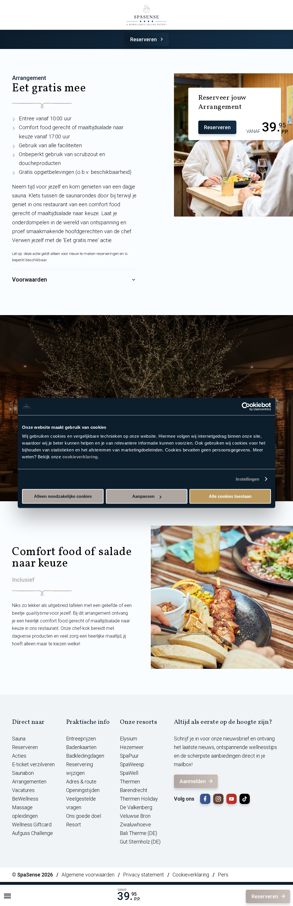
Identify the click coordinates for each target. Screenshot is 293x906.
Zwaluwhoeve (135, 825)
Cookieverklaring (191, 875)
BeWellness (25, 799)
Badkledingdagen (85, 756)
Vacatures (23, 790)
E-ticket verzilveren (33, 764)
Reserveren (143, 39)
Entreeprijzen (81, 739)
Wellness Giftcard (32, 825)
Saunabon (23, 773)
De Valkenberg (136, 807)
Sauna (18, 739)
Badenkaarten (81, 747)
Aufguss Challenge (32, 833)
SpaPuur (129, 756)
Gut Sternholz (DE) (140, 842)
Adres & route (81, 782)
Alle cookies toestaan (230, 496)
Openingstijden (83, 790)
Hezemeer (132, 747)
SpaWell (129, 773)
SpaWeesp (132, 764)
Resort (73, 825)
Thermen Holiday (139, 799)
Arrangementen (29, 782)
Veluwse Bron (135, 816)
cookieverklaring (80, 456)
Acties (19, 756)
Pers (223, 875)
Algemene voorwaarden (88, 875)
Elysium (128, 739)
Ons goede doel (83, 816)
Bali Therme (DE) (138, 833)
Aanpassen (143, 496)
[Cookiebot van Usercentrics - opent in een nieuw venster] (246, 406)
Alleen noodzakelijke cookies (63, 496)
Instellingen (247, 479)
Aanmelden (193, 781)
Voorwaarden (29, 279)
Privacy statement (143, 875)
